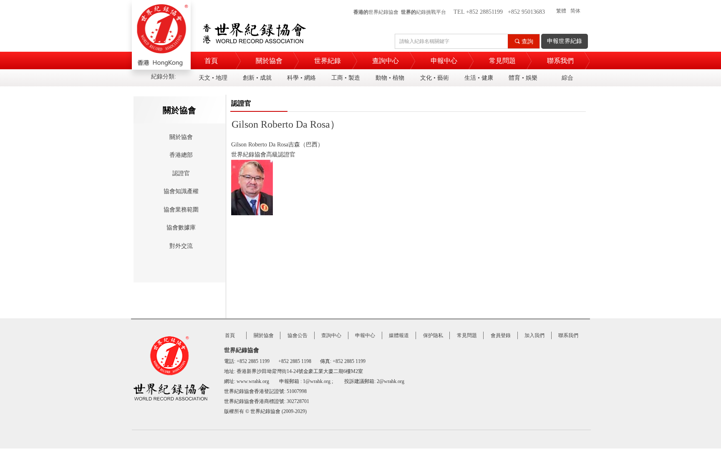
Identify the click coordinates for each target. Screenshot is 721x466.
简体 (575, 11)
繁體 (561, 11)
